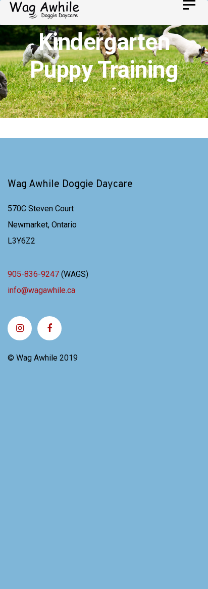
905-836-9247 (33, 274)
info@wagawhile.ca (41, 290)
